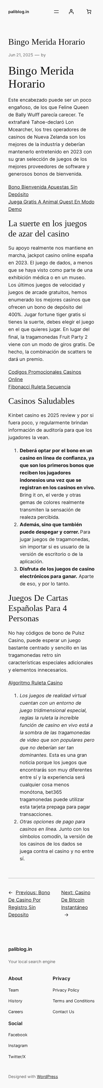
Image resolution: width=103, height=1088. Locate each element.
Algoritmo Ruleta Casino (35, 683)
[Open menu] (56, 11)
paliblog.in (18, 11)
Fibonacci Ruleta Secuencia (39, 387)
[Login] (71, 12)
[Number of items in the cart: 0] (89, 12)
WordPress (47, 1076)
